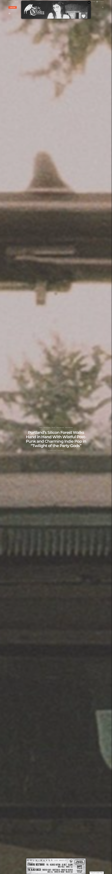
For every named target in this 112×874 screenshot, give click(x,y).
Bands (16, 1)
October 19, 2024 (52, 450)
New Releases (46, 427)
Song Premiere (60, 427)
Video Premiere (69, 427)
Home (10, 1)
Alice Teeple (61, 450)
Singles (53, 427)
